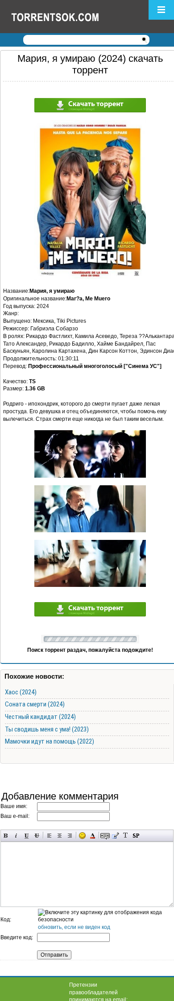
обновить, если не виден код (74, 927)
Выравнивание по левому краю (49, 835)
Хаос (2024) (21, 692)
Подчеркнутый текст (26, 835)
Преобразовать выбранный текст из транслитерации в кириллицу (125, 835)
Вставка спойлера (136, 835)
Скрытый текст (105, 835)
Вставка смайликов (82, 835)
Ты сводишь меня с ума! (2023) (47, 729)
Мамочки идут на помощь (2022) (49, 741)
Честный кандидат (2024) (40, 717)
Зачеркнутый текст (37, 835)
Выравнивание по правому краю (70, 835)
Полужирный (6, 835)
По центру (59, 835)
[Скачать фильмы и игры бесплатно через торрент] (64, 16)
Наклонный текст (16, 835)
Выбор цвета (92, 835)
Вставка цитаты (115, 835)
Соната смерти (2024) (35, 704)
